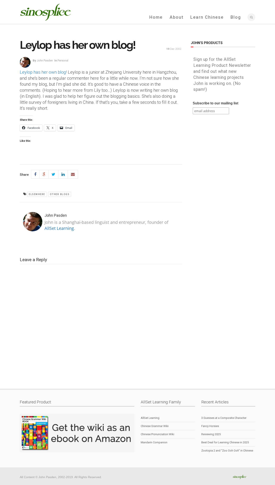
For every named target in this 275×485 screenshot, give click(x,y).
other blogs (60, 194)
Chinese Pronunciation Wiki (157, 434)
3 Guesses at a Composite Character (223, 417)
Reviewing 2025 (211, 434)
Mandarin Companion (154, 442)
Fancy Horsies (210, 426)
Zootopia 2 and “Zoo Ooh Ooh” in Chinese (227, 450)
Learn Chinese (207, 17)
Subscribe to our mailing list (215, 103)
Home (156, 17)
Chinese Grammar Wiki (155, 426)
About (176, 17)
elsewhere (37, 194)
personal (63, 60)
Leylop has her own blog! (43, 72)
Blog (236, 17)
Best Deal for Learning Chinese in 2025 (225, 442)
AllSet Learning (59, 228)
